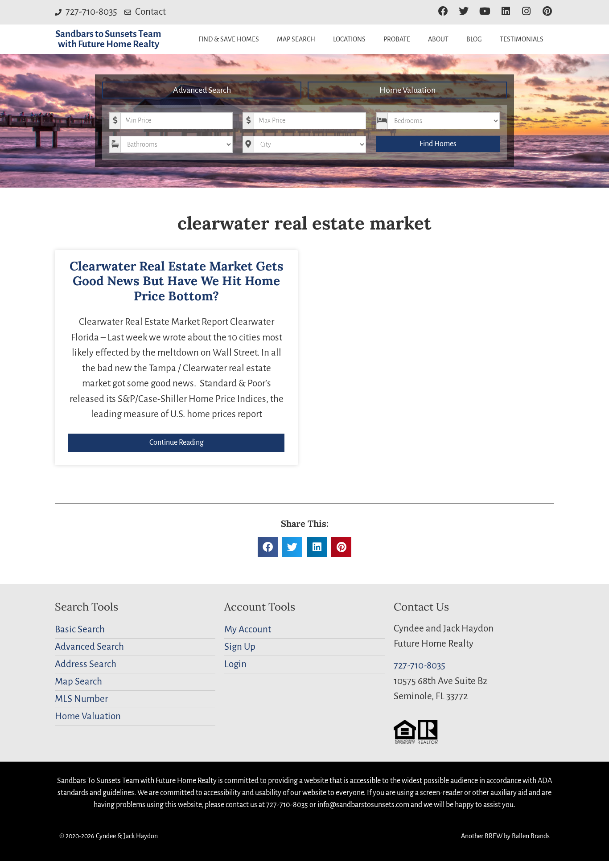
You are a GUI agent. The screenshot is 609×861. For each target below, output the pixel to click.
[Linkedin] (506, 11)
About (438, 39)
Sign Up (239, 647)
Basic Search (80, 629)
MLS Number (81, 699)
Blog (474, 39)
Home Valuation (407, 90)
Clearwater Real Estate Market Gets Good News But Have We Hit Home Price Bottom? (177, 281)
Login (235, 664)
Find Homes (438, 144)
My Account (247, 629)
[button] (268, 547)
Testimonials (521, 39)
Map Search (296, 39)
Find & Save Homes (228, 39)
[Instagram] (526, 11)
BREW (493, 836)
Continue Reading (176, 443)
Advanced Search (202, 90)
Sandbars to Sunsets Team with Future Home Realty (108, 39)
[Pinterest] (547, 11)
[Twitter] (464, 11)
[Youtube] (485, 11)
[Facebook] (443, 11)
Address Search (85, 664)
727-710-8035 (419, 665)
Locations (349, 39)
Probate (396, 39)
